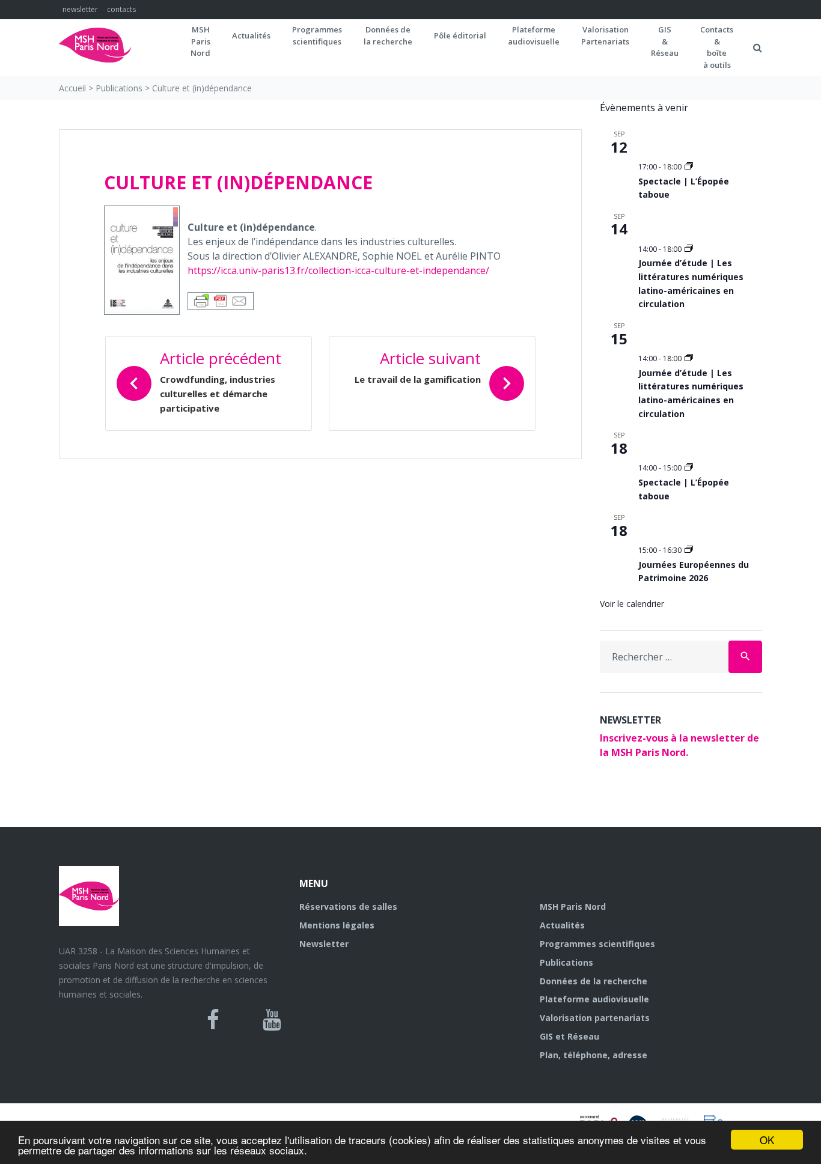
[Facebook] (213, 1020)
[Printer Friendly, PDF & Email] (221, 300)
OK (767, 1139)
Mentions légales (336, 925)
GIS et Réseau (569, 1036)
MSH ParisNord (200, 41)
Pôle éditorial (460, 35)
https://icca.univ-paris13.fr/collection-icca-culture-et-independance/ (338, 270)
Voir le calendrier (632, 603)
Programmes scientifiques (317, 35)
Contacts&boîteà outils (716, 47)
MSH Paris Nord (573, 906)
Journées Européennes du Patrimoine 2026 (693, 571)
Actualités (251, 35)
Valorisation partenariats (595, 1017)
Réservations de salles (348, 906)
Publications (119, 88)
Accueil (72, 88)
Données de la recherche (593, 981)
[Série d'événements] (689, 167)
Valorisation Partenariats (605, 35)
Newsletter (324, 943)
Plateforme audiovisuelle (594, 999)
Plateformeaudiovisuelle (534, 35)
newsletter (80, 9)
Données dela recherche (388, 35)
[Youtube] (272, 1020)
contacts (121, 9)
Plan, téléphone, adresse (593, 1055)
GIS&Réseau (665, 41)
